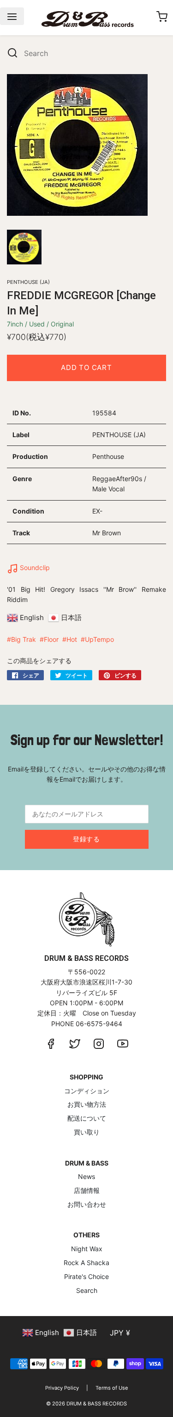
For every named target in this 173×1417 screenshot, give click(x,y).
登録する (86, 839)
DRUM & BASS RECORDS (96, 1403)
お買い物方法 (86, 1104)
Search (86, 1290)
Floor (51, 639)
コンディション (86, 1091)
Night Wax (86, 1249)
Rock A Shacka (86, 1263)
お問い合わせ (86, 1204)
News (86, 1176)
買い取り (87, 1132)
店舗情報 (87, 1190)
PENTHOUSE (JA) (28, 282)
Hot (71, 639)
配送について (86, 1118)
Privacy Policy (62, 1388)
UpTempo (99, 639)
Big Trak (23, 639)
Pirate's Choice (86, 1276)
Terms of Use (111, 1388)
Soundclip (34, 567)
